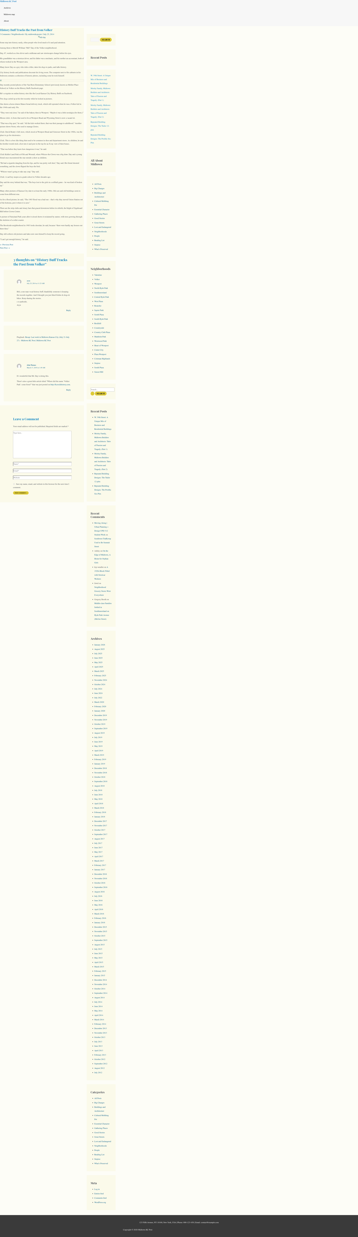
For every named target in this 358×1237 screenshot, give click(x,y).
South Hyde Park (101, 319)
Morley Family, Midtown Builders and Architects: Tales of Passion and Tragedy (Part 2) (102, 461)
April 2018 (98, 803)
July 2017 (98, 843)
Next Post (5, 248)
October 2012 (99, 1059)
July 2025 (98, 653)
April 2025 (98, 666)
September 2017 (100, 834)
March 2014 (99, 1019)
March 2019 (99, 755)
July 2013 (98, 1041)
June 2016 (98, 900)
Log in (97, 1189)
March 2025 (99, 671)
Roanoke (97, 305)
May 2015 (98, 957)
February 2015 (100, 971)
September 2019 (100, 728)
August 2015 (99, 944)
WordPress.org (100, 1202)
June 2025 (98, 658)
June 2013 (98, 1046)
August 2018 (99, 786)
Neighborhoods (17, 34)
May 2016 (98, 905)
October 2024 (99, 684)
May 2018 (98, 799)
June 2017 (98, 847)
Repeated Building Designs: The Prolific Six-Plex (101, 138)
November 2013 (100, 1032)
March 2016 (99, 913)
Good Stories (99, 218)
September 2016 (100, 887)
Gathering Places (101, 214)
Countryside (99, 327)
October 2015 (99, 935)
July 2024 (98, 688)
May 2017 (98, 852)
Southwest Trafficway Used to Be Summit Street (102, 542)
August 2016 (99, 891)
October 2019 (99, 724)
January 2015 (99, 975)
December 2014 (100, 980)
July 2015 (98, 949)
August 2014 (99, 997)
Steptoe (97, 244)
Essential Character (101, 209)
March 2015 (99, 966)
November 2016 (100, 878)
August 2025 (99, 649)
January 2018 (99, 816)
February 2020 (100, 706)
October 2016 (99, 882)
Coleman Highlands (102, 358)
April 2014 (98, 1015)
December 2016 (100, 874)
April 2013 (98, 1050)
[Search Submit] (92, 393)
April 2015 (98, 962)
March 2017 (99, 860)
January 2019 (99, 763)
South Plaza (99, 314)
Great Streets (99, 222)
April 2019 (98, 750)
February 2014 (100, 1024)
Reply (68, 310)
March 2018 (99, 808)
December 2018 (100, 768)
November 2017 (100, 825)
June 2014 (98, 1006)
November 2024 (100, 680)
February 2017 (100, 865)
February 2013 (100, 1054)
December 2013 (100, 1028)
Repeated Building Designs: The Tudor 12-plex (100, 126)
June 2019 (98, 741)
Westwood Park (100, 341)
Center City (98, 350)
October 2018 (99, 777)
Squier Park (99, 310)
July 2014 (98, 1002)
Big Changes (99, 188)
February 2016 (100, 918)
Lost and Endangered (102, 227)
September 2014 (100, 993)
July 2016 (98, 896)
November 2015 (100, 931)
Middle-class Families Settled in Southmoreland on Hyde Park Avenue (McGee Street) (103, 611)
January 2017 (99, 869)
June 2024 (98, 693)
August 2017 (99, 838)
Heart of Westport (101, 345)
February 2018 (100, 812)
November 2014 (100, 984)
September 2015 (100, 940)
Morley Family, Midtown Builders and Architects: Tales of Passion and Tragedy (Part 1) (102, 441)
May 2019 (98, 746)
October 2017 (99, 830)
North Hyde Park (101, 288)
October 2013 (99, 1037)
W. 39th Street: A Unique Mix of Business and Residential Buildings (101, 79)
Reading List (99, 240)
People (97, 236)
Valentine (98, 275)
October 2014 (99, 988)
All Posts (97, 184)
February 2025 (100, 675)
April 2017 (98, 856)
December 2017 (100, 821)
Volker (97, 279)
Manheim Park (100, 336)
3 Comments (5, 34)
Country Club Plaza (102, 332)
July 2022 (98, 697)
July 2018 (98, 790)
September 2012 (100, 1063)
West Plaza (98, 301)
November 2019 (100, 719)
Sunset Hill (98, 372)
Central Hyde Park (101, 297)
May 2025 (98, 662)
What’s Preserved (101, 249)
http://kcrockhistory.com (60, 384)
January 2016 (99, 922)
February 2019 (100, 759)
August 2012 (99, 1068)
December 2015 (100, 927)
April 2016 (98, 909)
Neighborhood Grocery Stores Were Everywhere (102, 591)
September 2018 (100, 781)
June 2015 (98, 953)
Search (106, 39)
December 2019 (100, 715)
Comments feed (100, 1198)
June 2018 (98, 794)
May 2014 (98, 1010)
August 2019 (99, 733)
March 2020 (99, 702)
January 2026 (99, 644)
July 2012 (98, 1072)
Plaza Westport (100, 354)
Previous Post (6, 244)
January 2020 (99, 710)
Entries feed (99, 1193)
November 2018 (100, 772)
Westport (98, 283)
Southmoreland (100, 292)
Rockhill (97, 323)
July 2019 (98, 737)
